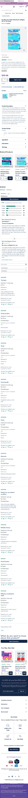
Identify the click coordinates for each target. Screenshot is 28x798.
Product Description (7, 106)
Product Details (6, 128)
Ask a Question (14, 641)
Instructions (5, 143)
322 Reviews (8, 169)
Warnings (4, 147)
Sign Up (22, 691)
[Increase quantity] (7, 79)
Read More (4, 70)
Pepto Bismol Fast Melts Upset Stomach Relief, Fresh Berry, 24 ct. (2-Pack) (7, 667)
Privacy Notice (5, 787)
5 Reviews (8, 664)
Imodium (8, 23)
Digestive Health (5, 15)
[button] (6, 161)
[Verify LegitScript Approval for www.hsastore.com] (16, 761)
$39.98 (5, 75)
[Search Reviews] (26, 264)
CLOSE (14, 795)
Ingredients (5, 139)
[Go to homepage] (14, 7)
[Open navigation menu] (1, 6)
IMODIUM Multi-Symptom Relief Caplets (5, 172)
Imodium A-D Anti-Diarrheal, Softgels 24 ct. (16, 94)
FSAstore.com (7, 1)
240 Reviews (10, 59)
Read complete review (6, 259)
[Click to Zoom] (24, 50)
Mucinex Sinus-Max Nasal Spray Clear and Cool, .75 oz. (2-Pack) (20, 667)
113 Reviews (23, 664)
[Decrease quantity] (3, 79)
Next (2, 630)
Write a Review (14, 199)
